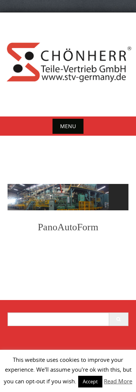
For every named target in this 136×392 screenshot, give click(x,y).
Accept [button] (90, 381)
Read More (118, 381)
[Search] (118, 319)
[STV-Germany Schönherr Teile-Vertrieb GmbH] (68, 63)
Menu (68, 126)
